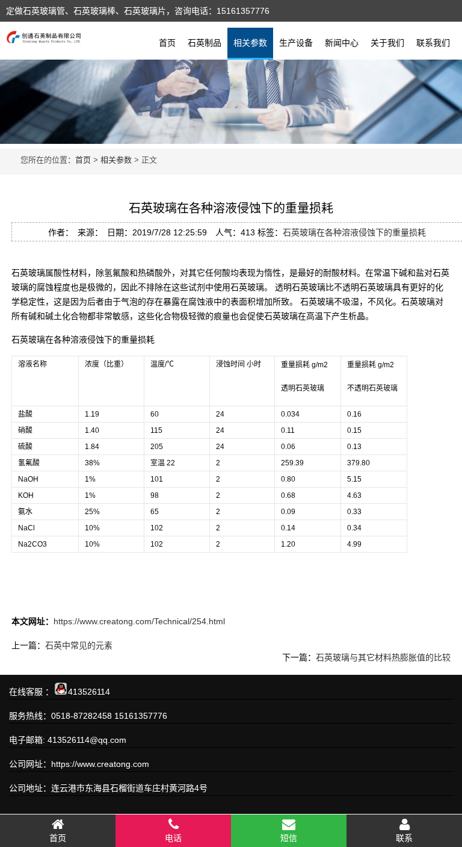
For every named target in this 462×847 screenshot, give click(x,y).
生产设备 (296, 43)
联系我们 (433, 43)
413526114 (89, 692)
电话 (173, 838)
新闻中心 (342, 43)
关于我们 (387, 43)
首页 (167, 43)
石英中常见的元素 (78, 645)
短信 (288, 838)
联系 (404, 838)
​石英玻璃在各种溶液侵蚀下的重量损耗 (354, 232)
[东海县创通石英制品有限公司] (43, 36)
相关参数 (250, 43)
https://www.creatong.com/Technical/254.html (139, 621)
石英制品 (204, 43)
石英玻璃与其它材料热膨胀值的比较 (383, 657)
